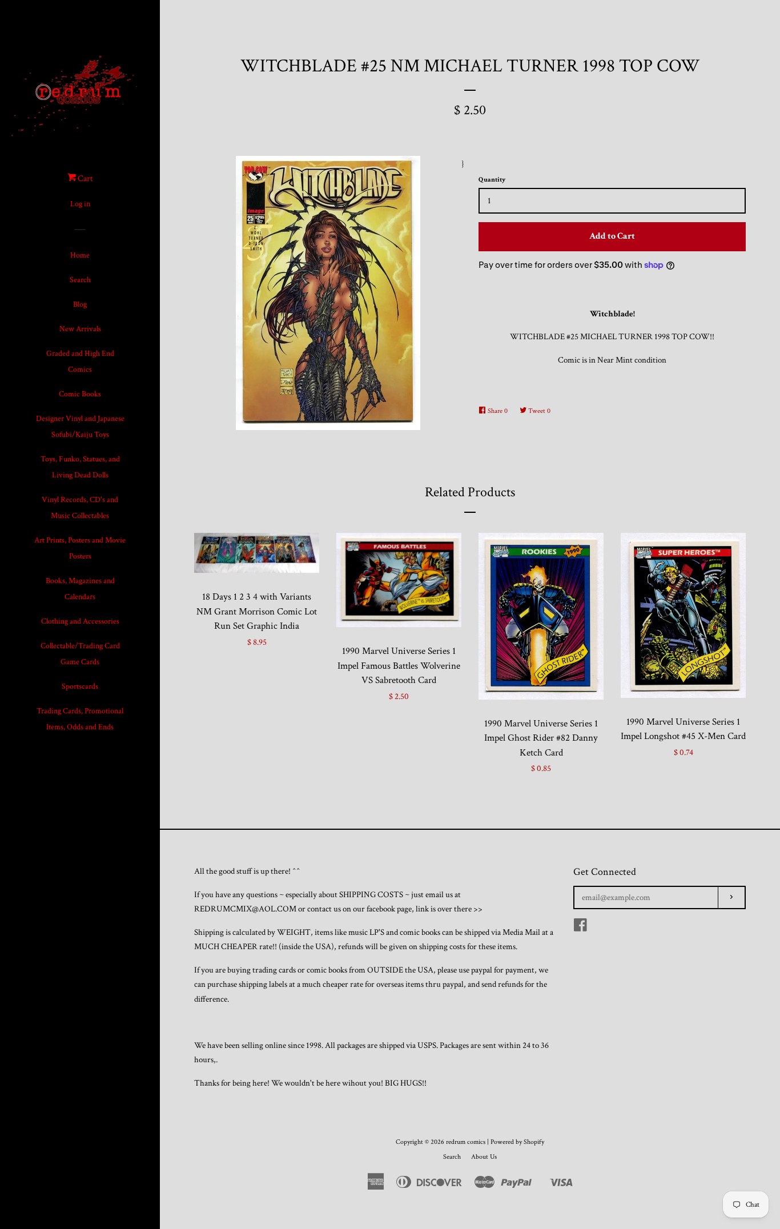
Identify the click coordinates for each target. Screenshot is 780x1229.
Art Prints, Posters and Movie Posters (80, 548)
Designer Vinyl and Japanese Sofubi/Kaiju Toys (80, 426)
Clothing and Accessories (80, 621)
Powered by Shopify (517, 1142)
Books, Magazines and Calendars (80, 589)
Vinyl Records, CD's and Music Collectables (80, 508)
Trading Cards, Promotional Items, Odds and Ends (80, 719)
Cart (84, 178)
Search (80, 280)
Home (80, 255)
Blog (80, 304)
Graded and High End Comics (80, 361)
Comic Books (80, 394)
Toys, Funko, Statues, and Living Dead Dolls (80, 467)
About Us (484, 1156)
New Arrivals (80, 329)
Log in (80, 204)
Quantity (492, 179)
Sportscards (80, 686)
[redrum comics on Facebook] (580, 927)
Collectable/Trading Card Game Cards (80, 654)
